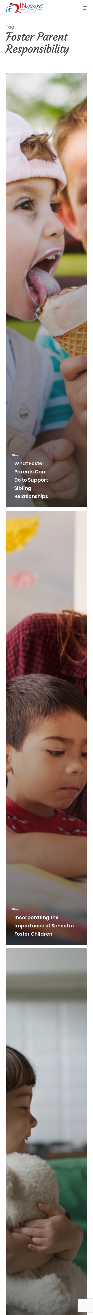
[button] (85, 8)
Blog (15, 455)
